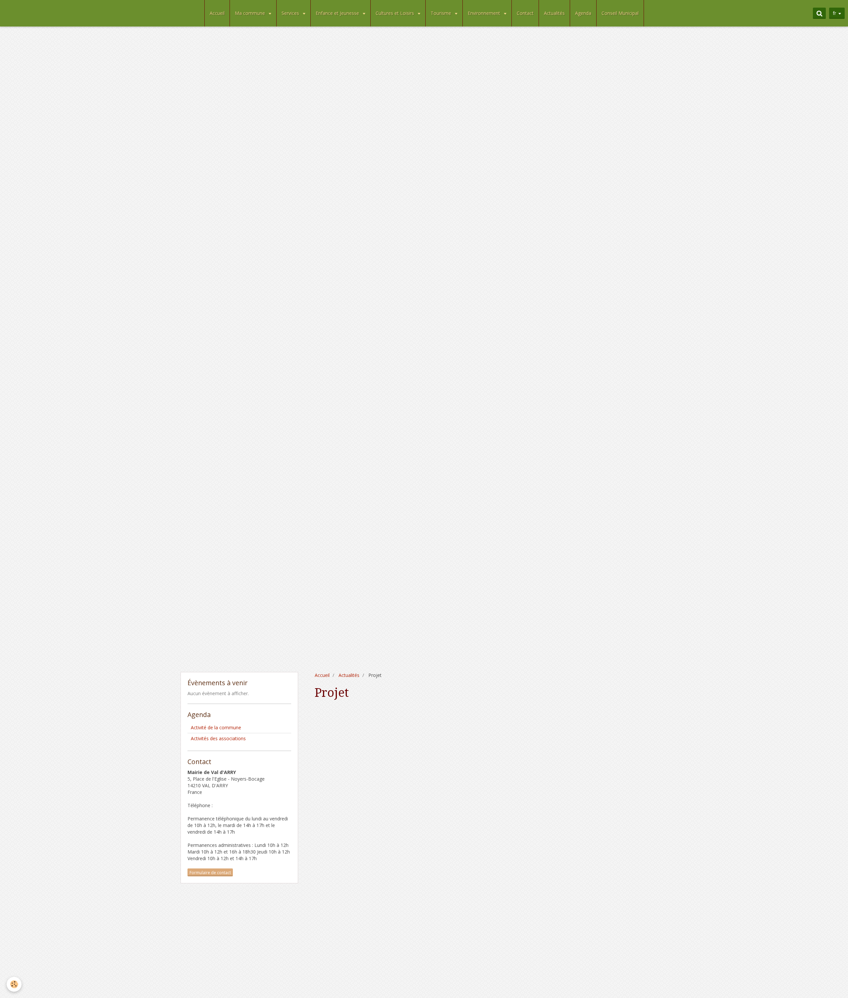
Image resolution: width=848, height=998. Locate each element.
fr (834, 13)
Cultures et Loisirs (395, 13)
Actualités (554, 13)
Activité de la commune (216, 727)
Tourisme (441, 13)
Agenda (583, 13)
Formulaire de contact (210, 872)
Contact (525, 13)
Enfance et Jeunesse (338, 13)
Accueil (217, 13)
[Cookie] (14, 984)
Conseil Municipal (620, 13)
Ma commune (250, 13)
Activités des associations (218, 738)
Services (291, 13)
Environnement (485, 13)
